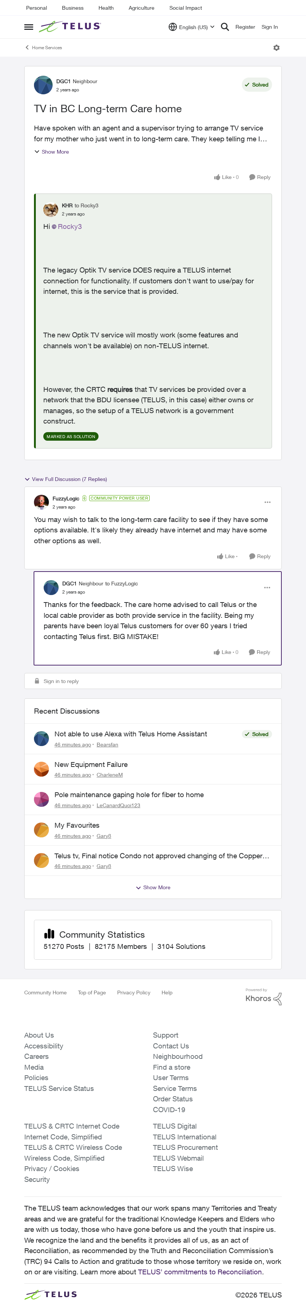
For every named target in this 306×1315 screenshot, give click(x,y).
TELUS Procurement (185, 1147)
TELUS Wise (173, 1168)
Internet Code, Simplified (63, 1137)
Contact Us (171, 1046)
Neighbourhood (178, 1056)
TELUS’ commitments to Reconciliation (200, 1272)
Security (37, 1179)
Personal (36, 7)
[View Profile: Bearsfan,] (41, 738)
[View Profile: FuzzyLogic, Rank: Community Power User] (41, 502)
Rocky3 (70, 226)
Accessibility (43, 1046)
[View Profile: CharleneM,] (41, 769)
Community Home (45, 992)
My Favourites (77, 825)
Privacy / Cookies (51, 1168)
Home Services (47, 47)
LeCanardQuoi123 (118, 805)
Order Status (173, 1099)
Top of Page (92, 992)
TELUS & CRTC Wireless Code (73, 1147)
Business (73, 7)
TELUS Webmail (178, 1158)
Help (167, 992)
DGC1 (63, 81)
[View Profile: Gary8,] (41, 829)
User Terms (171, 1077)
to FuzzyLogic (121, 583)
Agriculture (141, 7)
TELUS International (184, 1137)
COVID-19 (169, 1109)
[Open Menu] (276, 48)
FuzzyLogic (66, 498)
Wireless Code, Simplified (64, 1158)
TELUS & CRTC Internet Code (71, 1126)
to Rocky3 (87, 205)
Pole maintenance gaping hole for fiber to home (129, 794)
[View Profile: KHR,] (50, 209)
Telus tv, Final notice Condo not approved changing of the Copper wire (158, 856)
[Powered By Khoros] (264, 997)
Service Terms (175, 1088)
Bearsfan (107, 744)
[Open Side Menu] (29, 26)
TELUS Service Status (59, 1088)
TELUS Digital (175, 1126)
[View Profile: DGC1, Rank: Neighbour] (43, 85)
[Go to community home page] (71, 27)
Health (106, 7)
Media (34, 1067)
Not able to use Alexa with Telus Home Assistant (130, 734)
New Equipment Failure (91, 764)
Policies (36, 1077)
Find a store (171, 1067)
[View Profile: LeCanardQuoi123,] (41, 799)
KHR (67, 205)
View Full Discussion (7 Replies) (69, 479)
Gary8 (104, 836)
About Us (39, 1035)
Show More (55, 151)
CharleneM (110, 774)
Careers (36, 1056)
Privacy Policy (133, 992)
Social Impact (185, 7)
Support (165, 1035)
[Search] (225, 26)
